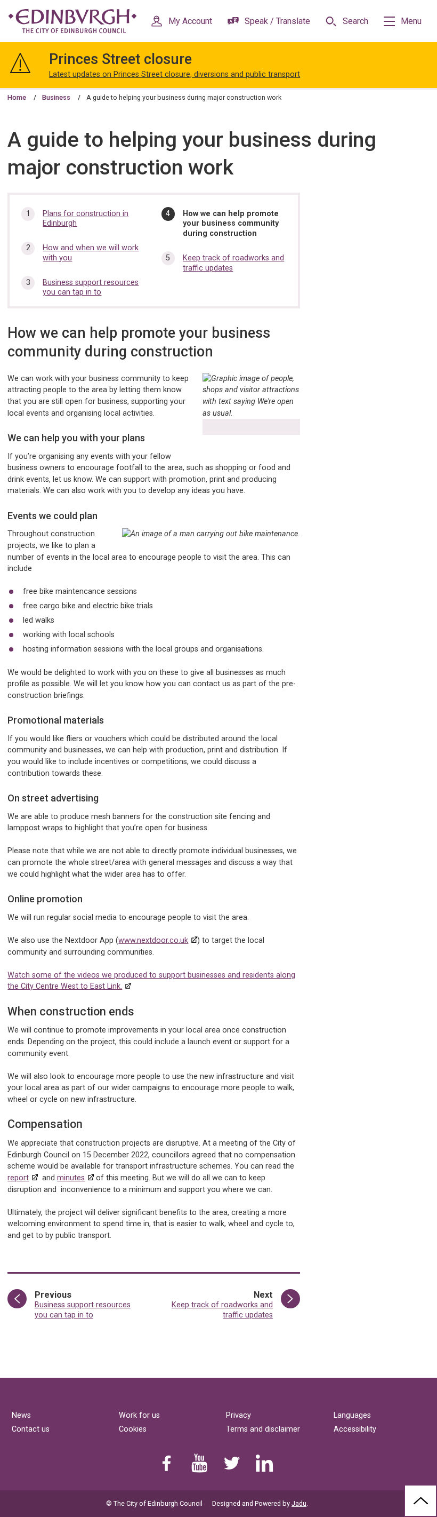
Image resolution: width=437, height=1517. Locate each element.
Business (56, 97)
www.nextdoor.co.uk (153, 940)
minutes (71, 1177)
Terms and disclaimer (263, 1429)
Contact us (31, 1429)
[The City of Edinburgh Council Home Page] (72, 21)
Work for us (139, 1415)
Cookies (133, 1429)
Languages (352, 1415)
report (18, 1177)
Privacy (238, 1415)
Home (16, 97)
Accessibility (355, 1429)
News (21, 1415)
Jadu (299, 1503)
